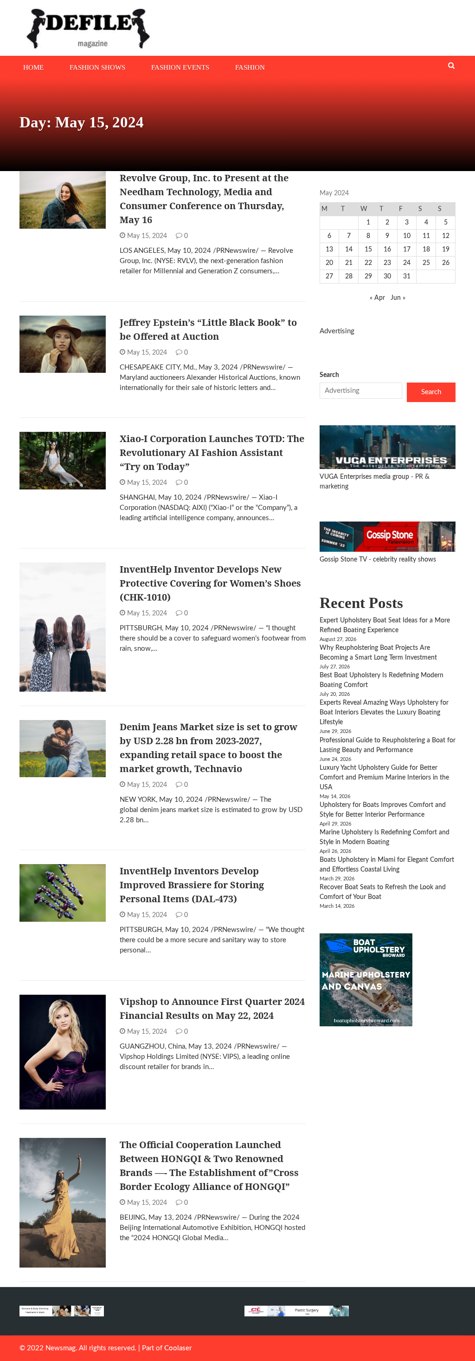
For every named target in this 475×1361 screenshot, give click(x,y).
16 (387, 249)
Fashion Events (180, 67)
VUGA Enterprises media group (365, 477)
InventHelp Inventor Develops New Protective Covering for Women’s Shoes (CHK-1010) (210, 583)
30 (387, 276)
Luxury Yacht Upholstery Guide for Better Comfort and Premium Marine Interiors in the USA (384, 778)
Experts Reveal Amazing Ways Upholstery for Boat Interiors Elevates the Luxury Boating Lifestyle (384, 713)
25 (426, 263)
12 (445, 236)
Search (329, 375)
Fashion (250, 67)
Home (33, 67)
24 (407, 263)
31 (407, 276)
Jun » (398, 298)
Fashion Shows (97, 67)
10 (407, 236)
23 (387, 263)
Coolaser (178, 1348)
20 (329, 263)
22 (368, 263)
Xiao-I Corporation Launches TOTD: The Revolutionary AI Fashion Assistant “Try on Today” (212, 452)
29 (368, 276)
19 (445, 249)
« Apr (377, 298)
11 (426, 236)
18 (426, 249)
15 (368, 249)
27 (329, 276)
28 (349, 276)
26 (445, 263)
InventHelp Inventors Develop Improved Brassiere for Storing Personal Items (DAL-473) (192, 885)
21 (349, 263)
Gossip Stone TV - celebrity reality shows (378, 559)
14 (349, 249)
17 (407, 249)
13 (329, 249)
